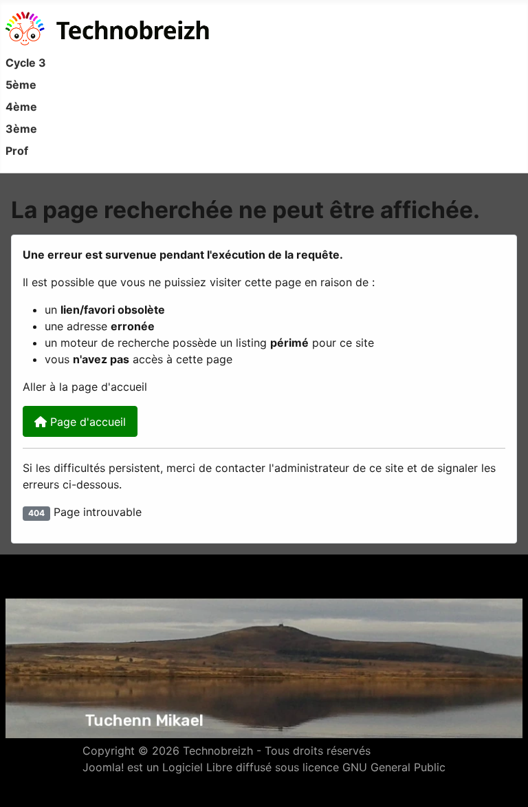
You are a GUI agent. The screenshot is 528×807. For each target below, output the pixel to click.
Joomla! (103, 767)
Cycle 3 (26, 62)
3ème (21, 129)
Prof (17, 151)
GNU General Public (394, 767)
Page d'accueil (86, 422)
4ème (21, 107)
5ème (21, 85)
